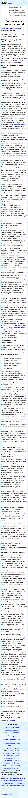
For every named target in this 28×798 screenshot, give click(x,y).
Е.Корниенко (11, 720)
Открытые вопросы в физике (11, 765)
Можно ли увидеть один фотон (12, 755)
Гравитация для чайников (11, 758)
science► (11, 3)
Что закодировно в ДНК (12, 730)
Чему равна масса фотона (11, 748)
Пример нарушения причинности (11, 732)
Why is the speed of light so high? (12, 783)
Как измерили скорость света (11, 753)
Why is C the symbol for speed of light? (13, 785)
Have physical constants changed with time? (13, 328)
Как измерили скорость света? (16, 778)
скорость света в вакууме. (16, 60)
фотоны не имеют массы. (17, 124)
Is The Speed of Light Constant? (11, 28)
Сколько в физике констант (12, 760)
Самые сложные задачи (12, 727)
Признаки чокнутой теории (11, 763)
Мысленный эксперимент (11, 768)
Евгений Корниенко (7, 794)
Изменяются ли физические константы (12, 744)
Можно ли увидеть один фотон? (12, 780)
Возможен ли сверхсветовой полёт (11, 740)
